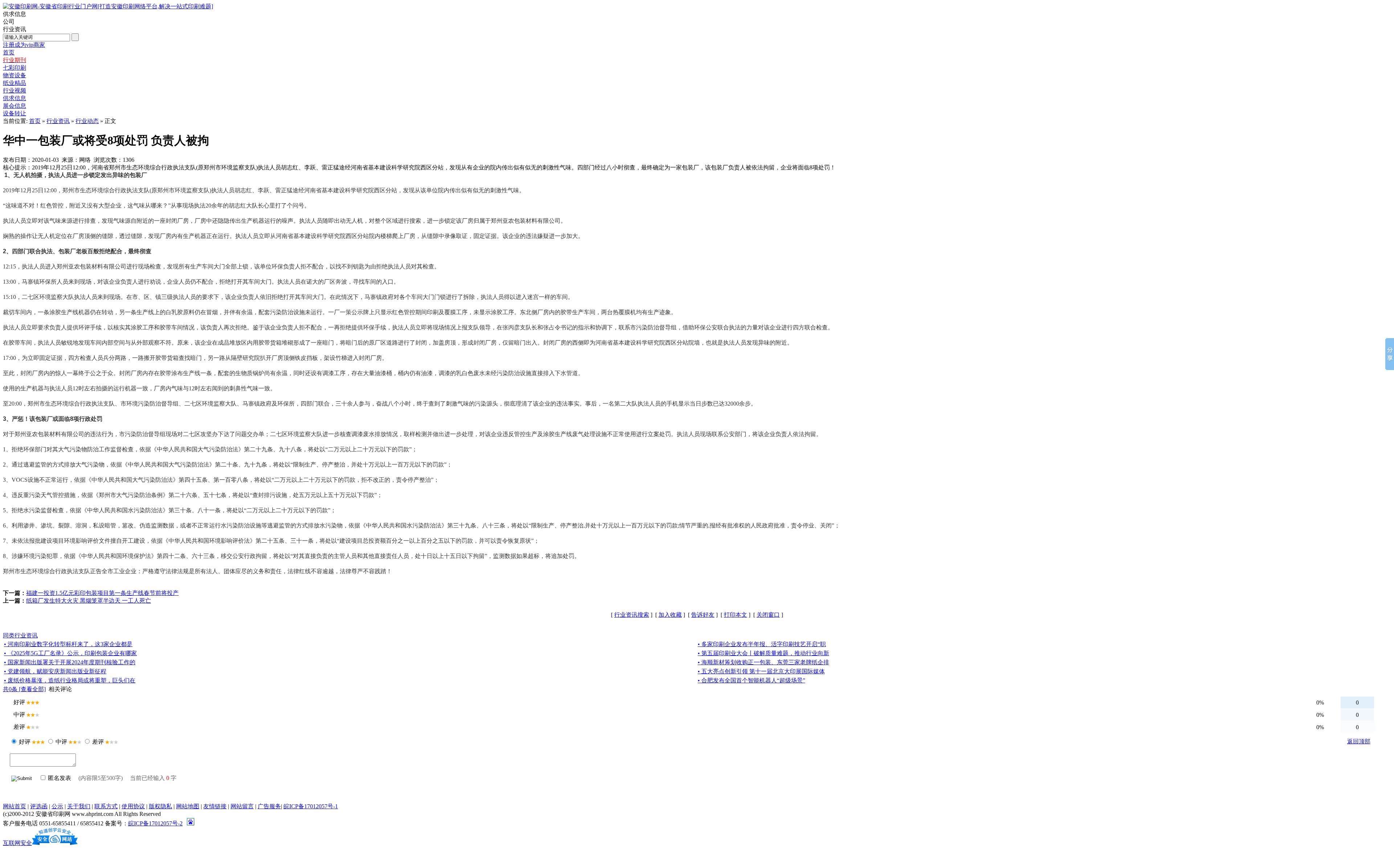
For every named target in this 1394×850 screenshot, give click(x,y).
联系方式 (106, 806)
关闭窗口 (768, 615)
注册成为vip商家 (24, 45)
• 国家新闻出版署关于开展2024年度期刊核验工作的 (69, 662)
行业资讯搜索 (631, 615)
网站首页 (14, 806)
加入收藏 (670, 615)
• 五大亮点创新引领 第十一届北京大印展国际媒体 (761, 671)
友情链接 (215, 806)
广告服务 (269, 806)
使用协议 (133, 806)
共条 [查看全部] (24, 689)
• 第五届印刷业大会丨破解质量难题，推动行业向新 (763, 653)
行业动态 (87, 121)
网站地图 (187, 806)
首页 (35, 121)
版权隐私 (160, 806)
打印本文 (735, 615)
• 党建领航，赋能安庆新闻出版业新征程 (55, 671)
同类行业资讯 (20, 635)
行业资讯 (58, 121)
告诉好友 (702, 615)
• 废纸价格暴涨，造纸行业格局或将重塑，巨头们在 (69, 680)
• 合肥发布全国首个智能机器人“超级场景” (751, 680)
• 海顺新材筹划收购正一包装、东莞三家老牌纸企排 (763, 662)
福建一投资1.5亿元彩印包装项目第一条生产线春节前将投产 (102, 593)
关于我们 (78, 806)
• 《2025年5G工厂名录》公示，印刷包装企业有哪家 (70, 653)
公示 (57, 806)
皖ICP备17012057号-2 (155, 823)
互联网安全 (17, 843)
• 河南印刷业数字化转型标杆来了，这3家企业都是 (68, 644)
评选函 (39, 806)
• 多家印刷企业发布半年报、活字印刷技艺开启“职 (762, 644)
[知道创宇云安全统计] (55, 843)
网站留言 (242, 806)
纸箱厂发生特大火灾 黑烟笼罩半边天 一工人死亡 (88, 601)
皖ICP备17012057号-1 (311, 806)
